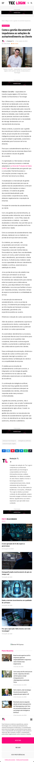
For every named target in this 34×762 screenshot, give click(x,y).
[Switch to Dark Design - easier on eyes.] (28, 3)
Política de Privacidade (22, 759)
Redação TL (10, 41)
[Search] (31, 3)
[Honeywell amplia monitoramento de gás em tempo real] (17, 560)
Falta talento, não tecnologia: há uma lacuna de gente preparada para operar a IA (22, 692)
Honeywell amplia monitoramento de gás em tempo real (17, 573)
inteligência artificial (24, 440)
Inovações (6, 25)
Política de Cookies (10, 759)
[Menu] (3, 3)
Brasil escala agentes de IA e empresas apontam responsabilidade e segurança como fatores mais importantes (22, 659)
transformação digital (9, 443)
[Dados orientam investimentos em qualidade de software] (17, 589)
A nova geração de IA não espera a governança (13, 544)
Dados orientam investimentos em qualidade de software (17, 601)
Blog (7, 20)
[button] (31, 719)
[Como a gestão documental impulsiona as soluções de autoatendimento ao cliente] (17, 57)
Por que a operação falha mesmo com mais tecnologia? (16, 629)
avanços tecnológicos (9, 440)
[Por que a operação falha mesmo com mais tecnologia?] (17, 617)
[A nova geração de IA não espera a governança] (17, 532)
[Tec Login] (17, 3)
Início (3, 20)
